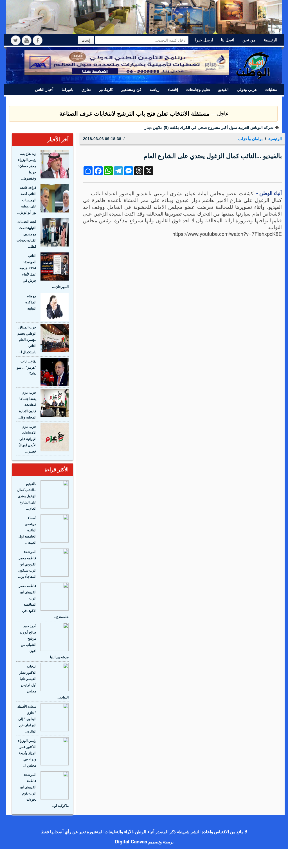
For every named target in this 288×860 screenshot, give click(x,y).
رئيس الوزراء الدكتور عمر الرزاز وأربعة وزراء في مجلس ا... (27, 753)
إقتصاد (173, 89)
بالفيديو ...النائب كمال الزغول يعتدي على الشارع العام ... (26, 496)
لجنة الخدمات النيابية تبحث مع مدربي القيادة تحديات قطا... (26, 234)
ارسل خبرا (204, 40)
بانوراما (67, 89)
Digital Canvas (131, 841)
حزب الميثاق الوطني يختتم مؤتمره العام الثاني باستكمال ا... (26, 339)
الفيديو (223, 89)
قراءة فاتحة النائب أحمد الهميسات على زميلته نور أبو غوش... (26, 200)
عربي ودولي (247, 89)
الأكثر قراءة (57, 469)
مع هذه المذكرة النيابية (30, 302)
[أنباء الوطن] (253, 64)
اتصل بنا (227, 40)
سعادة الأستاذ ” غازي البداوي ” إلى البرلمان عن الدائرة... (26, 719)
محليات (271, 89)
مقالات (239, 100)
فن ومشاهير (131, 89)
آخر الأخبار (58, 139)
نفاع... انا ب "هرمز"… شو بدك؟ (26, 367)
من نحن (249, 40)
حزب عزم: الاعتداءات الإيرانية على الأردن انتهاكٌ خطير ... (27, 439)
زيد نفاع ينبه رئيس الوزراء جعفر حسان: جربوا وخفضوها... (27, 166)
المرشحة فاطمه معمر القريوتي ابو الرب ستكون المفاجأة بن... (27, 564)
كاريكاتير (106, 89)
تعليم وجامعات (198, 89)
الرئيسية (270, 40)
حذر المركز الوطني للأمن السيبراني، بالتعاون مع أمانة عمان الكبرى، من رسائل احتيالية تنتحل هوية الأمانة (188, 127)
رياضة (154, 89)
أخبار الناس (44, 89)
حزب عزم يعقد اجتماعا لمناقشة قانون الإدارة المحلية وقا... (27, 405)
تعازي (86, 89)
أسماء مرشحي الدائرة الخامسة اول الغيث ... (27, 530)
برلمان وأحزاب (265, 100)
